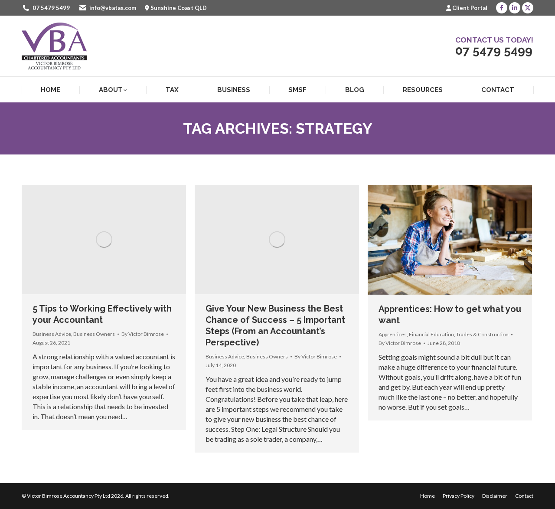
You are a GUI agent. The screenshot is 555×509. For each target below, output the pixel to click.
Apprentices (393, 334)
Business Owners (94, 334)
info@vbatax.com (112, 7)
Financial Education (431, 334)
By (142, 334)
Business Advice (52, 334)
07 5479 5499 (51, 7)
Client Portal (469, 7)
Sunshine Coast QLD (178, 7)
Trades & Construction (482, 334)
